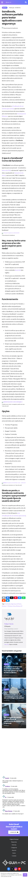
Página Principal (14, 839)
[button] (2, 2)
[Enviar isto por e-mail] (4, 597)
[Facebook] (8, 868)
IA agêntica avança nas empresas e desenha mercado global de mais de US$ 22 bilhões (13, 670)
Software (19, 604)
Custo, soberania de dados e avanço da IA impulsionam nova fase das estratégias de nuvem (14, 695)
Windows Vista (11, 606)
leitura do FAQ (6, 170)
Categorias (14, 847)
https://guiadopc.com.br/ (11, 628)
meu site (6, 644)
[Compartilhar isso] (8, 597)
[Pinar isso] (16, 597)
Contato (14, 855)
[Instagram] (15, 868)
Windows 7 (4, 606)
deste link (18, 270)
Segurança (13, 604)
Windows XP (19, 606)
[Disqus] (14, 752)
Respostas (14, 842)
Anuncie (14, 850)
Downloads (7, 604)
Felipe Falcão (8, 624)
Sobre (14, 853)
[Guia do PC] (8, 2)
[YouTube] (19, 868)
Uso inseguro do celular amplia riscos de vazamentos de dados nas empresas (14, 720)
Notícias (14, 844)
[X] (12, 868)
